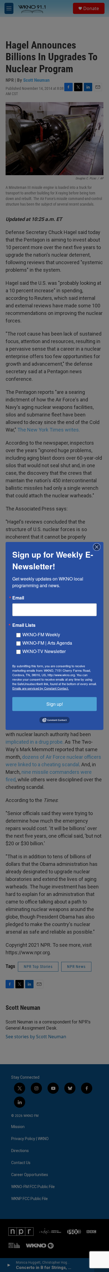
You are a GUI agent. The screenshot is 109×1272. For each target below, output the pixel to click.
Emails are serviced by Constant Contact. (40, 688)
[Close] (98, 547)
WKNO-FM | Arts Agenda (47, 643)
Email (18, 598)
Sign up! (54, 704)
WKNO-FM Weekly (41, 634)
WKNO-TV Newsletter (44, 651)
